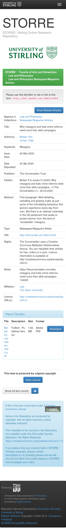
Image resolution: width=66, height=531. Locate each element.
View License (33, 380)
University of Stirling (12, 512)
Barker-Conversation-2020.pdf (6, 342)
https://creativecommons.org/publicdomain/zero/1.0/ (34, 441)
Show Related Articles (49, 110)
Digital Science (23, 501)
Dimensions (40, 495)
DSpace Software (10, 516)
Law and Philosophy (20, 75)
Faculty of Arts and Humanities (38, 72)
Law (22, 286)
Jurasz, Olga (27, 140)
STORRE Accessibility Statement (19, 523)
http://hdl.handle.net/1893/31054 (38, 235)
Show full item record (16, 391)
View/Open (55, 329)
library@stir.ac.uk (15, 455)
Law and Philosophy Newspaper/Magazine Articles (36, 118)
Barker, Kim (26, 136)
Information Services (48, 508)
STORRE (10, 72)
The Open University (31, 290)
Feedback (6, 519)
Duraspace (55, 516)
